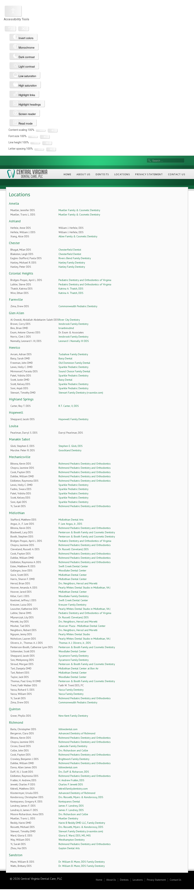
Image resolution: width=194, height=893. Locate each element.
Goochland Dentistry (70, 450)
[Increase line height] (47, 143)
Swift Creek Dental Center (73, 566)
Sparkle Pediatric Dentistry (73, 367)
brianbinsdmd (66, 328)
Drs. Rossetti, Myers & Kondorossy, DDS (81, 797)
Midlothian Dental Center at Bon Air (79, 668)
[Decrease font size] (33, 137)
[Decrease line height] (35, 143)
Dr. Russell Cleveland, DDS (74, 549)
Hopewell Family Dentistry (73, 419)
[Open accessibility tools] (13, 11)
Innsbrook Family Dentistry (73, 324)
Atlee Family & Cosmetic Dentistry (78, 236)
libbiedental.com (68, 729)
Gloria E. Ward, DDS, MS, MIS (75, 835)
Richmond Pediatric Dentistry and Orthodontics (85, 463)
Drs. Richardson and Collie (73, 750)
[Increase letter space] (51, 149)
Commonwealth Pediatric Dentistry (78, 306)
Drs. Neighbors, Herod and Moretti (78, 583)
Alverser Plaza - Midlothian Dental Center (82, 626)
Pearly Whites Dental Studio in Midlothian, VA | (84, 587)
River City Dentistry (69, 319)
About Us (83, 174)
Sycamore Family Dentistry (74, 655)
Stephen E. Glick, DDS (71, 446)
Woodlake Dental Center (72, 570)
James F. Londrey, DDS (71, 805)
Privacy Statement (149, 174)
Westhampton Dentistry (72, 839)
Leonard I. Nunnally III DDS (74, 341)
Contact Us (176, 174)
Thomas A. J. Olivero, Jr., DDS (75, 643)
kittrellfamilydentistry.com (73, 788)
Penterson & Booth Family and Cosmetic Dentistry (87, 532)
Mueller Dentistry (68, 818)
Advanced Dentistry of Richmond (77, 733)
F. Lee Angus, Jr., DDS (70, 523)
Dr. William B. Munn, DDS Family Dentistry (82, 861)
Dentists (102, 174)
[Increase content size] (52, 130)
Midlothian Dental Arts (71, 519)
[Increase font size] (44, 136)
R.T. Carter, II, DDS (69, 406)
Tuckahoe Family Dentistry (73, 354)
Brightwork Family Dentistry (74, 759)
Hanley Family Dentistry (72, 262)
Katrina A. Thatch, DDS (71, 288)
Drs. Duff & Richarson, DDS (74, 771)
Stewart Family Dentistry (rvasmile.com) (81, 392)
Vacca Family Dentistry (71, 689)
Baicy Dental (65, 358)
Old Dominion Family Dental (74, 362)
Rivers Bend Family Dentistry (75, 258)
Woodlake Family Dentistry (74, 596)
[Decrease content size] (40, 130)
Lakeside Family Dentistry (73, 746)
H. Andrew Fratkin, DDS (71, 780)
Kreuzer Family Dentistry (72, 604)
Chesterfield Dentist (70, 249)
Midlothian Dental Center (73, 575)
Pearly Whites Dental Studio (74, 634)
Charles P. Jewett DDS (71, 784)
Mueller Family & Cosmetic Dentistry (79, 210)
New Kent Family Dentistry (73, 715)
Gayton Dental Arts (69, 848)
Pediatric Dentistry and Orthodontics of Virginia (85, 280)
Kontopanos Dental (69, 801)
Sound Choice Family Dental (74, 371)
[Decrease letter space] (39, 149)
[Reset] (10, 28)
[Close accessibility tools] (23, 28)
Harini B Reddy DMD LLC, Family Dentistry (82, 822)
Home (67, 174)
